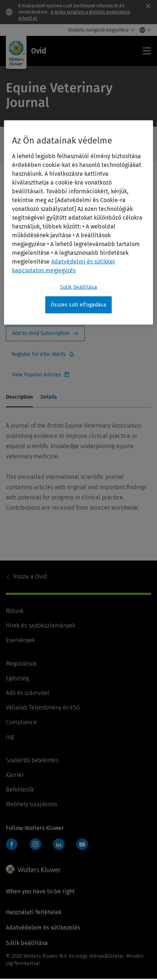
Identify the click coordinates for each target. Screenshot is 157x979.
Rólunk (15, 610)
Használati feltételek (33, 912)
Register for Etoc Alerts (43, 354)
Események (20, 640)
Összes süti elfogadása (78, 305)
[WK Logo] (33, 869)
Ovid (30, 576)
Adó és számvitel (27, 692)
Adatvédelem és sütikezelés (43, 927)
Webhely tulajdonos (31, 804)
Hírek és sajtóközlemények (40, 625)
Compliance (21, 722)
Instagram (35, 844)
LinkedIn (59, 844)
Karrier (15, 774)
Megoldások (21, 663)
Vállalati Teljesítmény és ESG (43, 707)
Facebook (12, 844)
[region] (78, 222)
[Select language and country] (143, 30)
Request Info (45, 333)
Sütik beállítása (78, 287)
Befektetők (20, 789)
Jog (10, 736)
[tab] (19, 397)
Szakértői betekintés (32, 760)
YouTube (82, 844)
